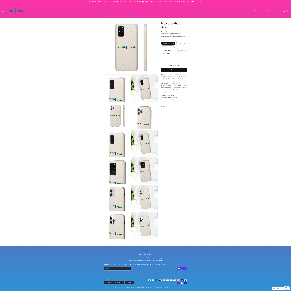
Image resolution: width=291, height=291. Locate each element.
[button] (3, 11)
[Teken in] (129, 268)
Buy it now (174, 70)
